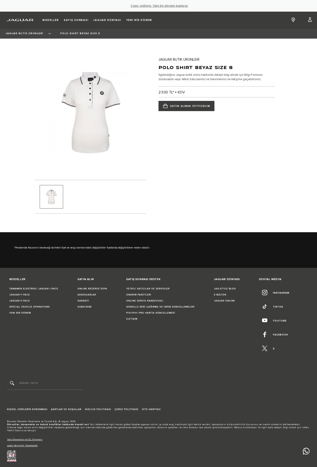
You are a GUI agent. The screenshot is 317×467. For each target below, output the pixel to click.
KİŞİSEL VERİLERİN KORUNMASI (27, 409)
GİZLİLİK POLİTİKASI (98, 409)
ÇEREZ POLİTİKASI (127, 409)
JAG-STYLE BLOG (225, 288)
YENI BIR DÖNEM (20, 312)
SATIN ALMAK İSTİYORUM (190, 106)
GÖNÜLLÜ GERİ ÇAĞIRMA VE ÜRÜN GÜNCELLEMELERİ (160, 306)
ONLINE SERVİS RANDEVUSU (144, 300)
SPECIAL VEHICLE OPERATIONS (29, 306)
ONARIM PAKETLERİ (138, 294)
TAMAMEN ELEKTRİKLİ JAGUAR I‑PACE (33, 288)
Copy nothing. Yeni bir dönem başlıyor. (159, 6)
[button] (310, 20)
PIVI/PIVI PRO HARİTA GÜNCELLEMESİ (150, 312)
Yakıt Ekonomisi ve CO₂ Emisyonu (24, 439)
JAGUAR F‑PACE (19, 294)
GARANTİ (83, 300)
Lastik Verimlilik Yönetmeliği (22, 445)
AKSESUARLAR (87, 294)
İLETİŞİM (131, 319)
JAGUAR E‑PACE (19, 300)
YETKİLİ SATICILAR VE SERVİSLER (148, 288)
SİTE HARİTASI (151, 409)
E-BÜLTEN (220, 294)
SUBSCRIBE (85, 306)
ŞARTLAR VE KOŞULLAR (66, 409)
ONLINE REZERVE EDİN (92, 288)
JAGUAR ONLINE (224, 300)
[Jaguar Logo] (20, 20)
